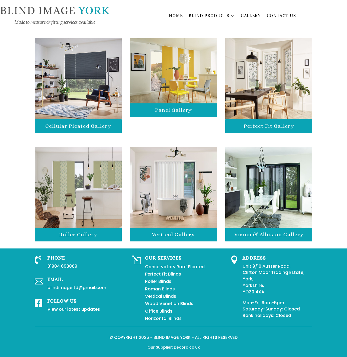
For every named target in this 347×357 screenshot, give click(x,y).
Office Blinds (158, 311)
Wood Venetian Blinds (169, 303)
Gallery (251, 15)
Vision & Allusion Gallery (269, 234)
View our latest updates (73, 309)
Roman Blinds (160, 289)
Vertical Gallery (173, 234)
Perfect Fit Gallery (268, 126)
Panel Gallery (173, 110)
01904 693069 (62, 266)
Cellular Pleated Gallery (78, 126)
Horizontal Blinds (163, 318)
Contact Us (281, 15)
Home (176, 15)
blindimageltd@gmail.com (76, 287)
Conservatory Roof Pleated (175, 267)
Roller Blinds (158, 281)
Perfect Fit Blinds (163, 274)
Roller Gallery (78, 234)
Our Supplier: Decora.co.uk (173, 347)
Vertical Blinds (160, 296)
